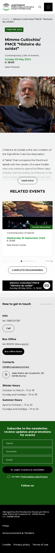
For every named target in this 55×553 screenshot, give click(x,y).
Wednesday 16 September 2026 (26, 238)
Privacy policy (21, 544)
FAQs (5, 525)
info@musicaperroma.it (15, 367)
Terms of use (40, 544)
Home (5, 19)
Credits (6, 544)
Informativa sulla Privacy (35, 477)
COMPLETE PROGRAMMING (27, 270)
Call (8, 328)
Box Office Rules (13, 351)
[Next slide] (49, 261)
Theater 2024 (14, 29)
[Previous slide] (6, 261)
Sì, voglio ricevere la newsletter (27, 470)
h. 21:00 (11, 240)
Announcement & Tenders (18, 533)
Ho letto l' (30, 477)
